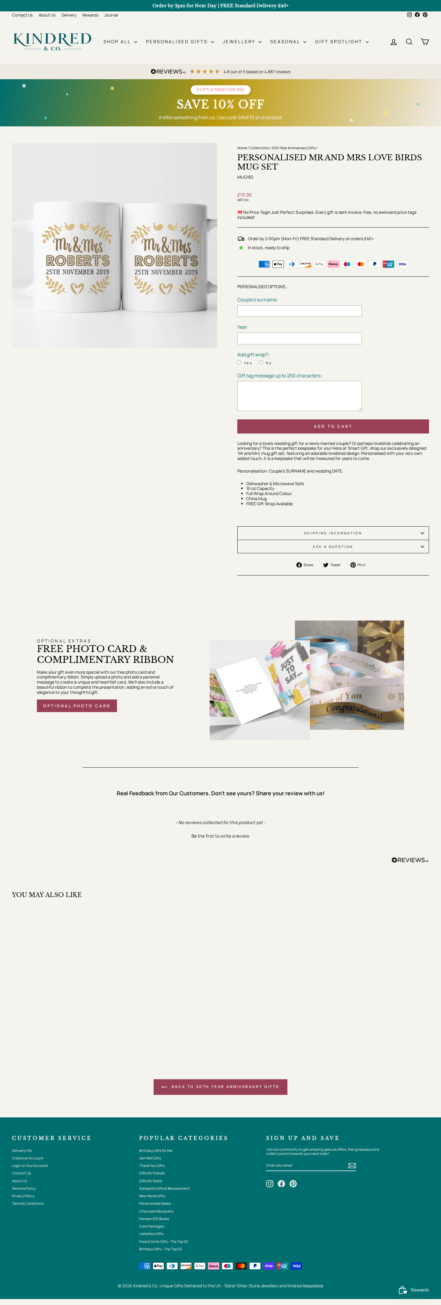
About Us (47, 15)
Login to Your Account (30, 1165)
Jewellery (240, 41)
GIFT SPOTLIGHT (339, 41)
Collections (259, 147)
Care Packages (151, 1226)
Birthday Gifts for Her (156, 1150)
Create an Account (28, 1158)
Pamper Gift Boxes (154, 1218)
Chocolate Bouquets (156, 1211)
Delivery (69, 15)
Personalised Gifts (177, 41)
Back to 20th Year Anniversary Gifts (225, 1086)
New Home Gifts (152, 1195)
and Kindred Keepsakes (301, 1285)
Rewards (90, 15)
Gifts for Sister (150, 1180)
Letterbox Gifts (151, 1233)
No (269, 363)
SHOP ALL (118, 41)
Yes (248, 363)
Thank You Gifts (151, 1165)
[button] (220, 835)
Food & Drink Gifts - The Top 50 (163, 1241)
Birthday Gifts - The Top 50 (160, 1249)
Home (242, 147)
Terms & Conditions (28, 1203)
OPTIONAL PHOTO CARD (76, 705)
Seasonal (286, 41)
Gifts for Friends (152, 1173)
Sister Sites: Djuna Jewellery (251, 1285)
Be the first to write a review (220, 836)
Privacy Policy (23, 1195)
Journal (111, 15)
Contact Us (22, 15)
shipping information (333, 533)
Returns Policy (24, 1188)
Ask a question (333, 546)
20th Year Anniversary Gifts (294, 147)
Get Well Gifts (150, 1158)
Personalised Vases (155, 1203)
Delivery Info (22, 1150)
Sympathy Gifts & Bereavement (164, 1188)
